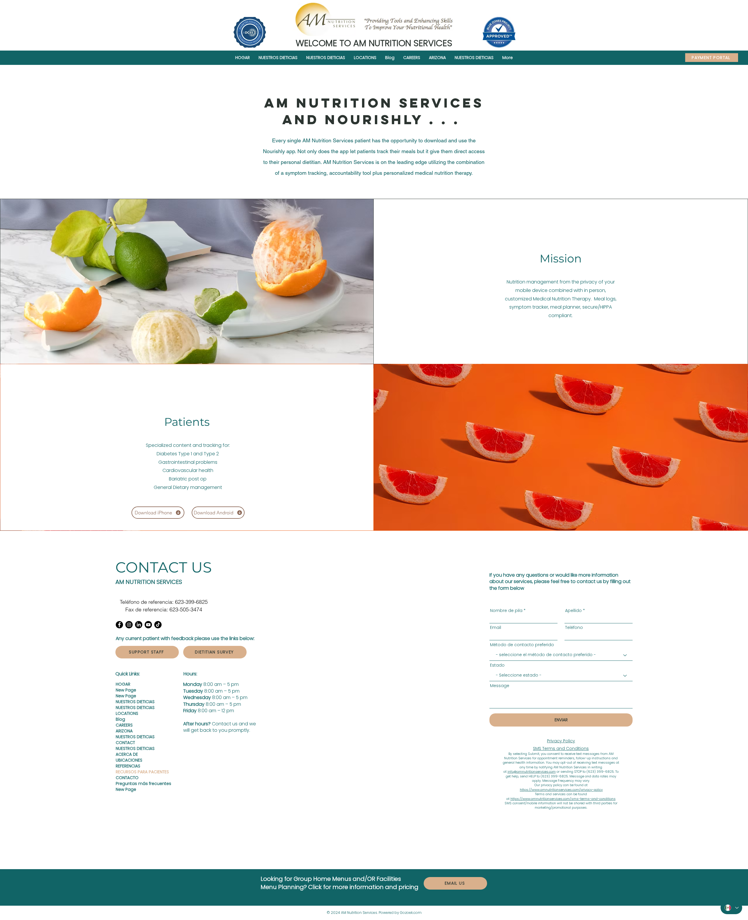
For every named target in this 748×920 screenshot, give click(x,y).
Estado (497, 665)
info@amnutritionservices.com (532, 771)
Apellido (573, 610)
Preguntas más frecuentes (136, 783)
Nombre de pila (506, 610)
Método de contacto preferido (522, 645)
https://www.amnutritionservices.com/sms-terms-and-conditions (563, 798)
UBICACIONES (129, 760)
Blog (120, 719)
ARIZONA (124, 731)
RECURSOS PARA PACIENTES (136, 772)
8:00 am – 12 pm (208, 710)
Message (499, 686)
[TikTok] (158, 624)
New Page (126, 690)
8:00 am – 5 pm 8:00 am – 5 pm (211, 687)
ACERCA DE (127, 754)
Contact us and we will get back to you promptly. (219, 727)
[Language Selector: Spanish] (731, 907)
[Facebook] (119, 624)
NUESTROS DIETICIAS (135, 702)
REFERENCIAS (128, 766)
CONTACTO (127, 778)
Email (495, 627)
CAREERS (124, 725)
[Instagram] (129, 624)
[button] (365, 57)
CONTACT (125, 743)
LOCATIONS (127, 713)
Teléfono (574, 627)
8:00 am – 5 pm (215, 697)
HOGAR (123, 684)
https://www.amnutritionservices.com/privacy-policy (561, 789)
